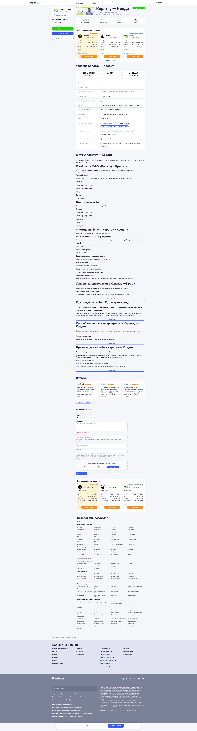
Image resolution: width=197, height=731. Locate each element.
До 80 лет (96, 568)
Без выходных (81, 588)
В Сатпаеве (131, 529)
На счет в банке (81, 610)
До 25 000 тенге (98, 576)
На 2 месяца (131, 552)
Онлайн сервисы (57, 669)
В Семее (96, 544)
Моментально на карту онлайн (100, 596)
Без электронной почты (134, 606)
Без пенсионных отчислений (118, 618)
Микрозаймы (56, 666)
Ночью (79, 612)
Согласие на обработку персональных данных (66, 707)
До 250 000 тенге (81, 581)
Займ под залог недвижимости (81, 615)
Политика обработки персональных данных (65, 713)
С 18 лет (130, 563)
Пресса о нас (64, 697)
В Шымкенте (131, 544)
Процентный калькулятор (108, 660)
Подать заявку (89, 56)
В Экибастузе (97, 541)
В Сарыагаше (97, 529)
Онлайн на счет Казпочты (117, 626)
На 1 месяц (97, 549)
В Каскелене (80, 529)
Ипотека (54, 654)
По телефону (80, 626)
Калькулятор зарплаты (107, 666)
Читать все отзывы (83, 402)
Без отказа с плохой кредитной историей (116, 602)
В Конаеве (113, 527)
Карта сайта (74, 697)
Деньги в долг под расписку (135, 586)
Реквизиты (78, 694)
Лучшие (96, 586)
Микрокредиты (81, 595)
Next (144, 46)
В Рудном (96, 539)
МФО (62, 637)
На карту (113, 610)
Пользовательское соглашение (62, 704)
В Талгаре (130, 527)
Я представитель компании (62, 38)
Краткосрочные (81, 549)
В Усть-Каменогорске (117, 544)
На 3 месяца (80, 554)
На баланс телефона (133, 621)
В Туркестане (97, 532)
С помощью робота (82, 586)
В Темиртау (80, 541)
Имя (77, 435)
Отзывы (57, 25)
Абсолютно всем (81, 563)
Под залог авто (115, 612)
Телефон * (79, 449)
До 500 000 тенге (132, 581)
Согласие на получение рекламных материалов (67, 710)
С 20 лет (96, 566)
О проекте (55, 694)
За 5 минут (130, 626)
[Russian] (164, 2)
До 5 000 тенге (115, 573)
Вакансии (83, 697)
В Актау (113, 541)
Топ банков (79, 651)
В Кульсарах (114, 532)
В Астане (79, 527)
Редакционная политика (59, 716)
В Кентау (113, 529)
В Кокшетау (80, 544)
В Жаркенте (114, 534)
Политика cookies (87, 713)
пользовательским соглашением (108, 703)
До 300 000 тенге (98, 581)
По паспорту (131, 623)
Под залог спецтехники (117, 614)
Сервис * (78, 415)
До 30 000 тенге (115, 576)
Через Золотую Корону (117, 621)
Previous (76, 46)
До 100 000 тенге (98, 578)
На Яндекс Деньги (99, 623)
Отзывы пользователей (59, 700)
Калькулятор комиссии (107, 657)
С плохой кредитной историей (99, 592)
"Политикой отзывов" (105, 459)
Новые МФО (114, 595)
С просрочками (115, 591)
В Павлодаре (114, 536)
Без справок (80, 621)
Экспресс (79, 628)
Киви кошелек (81, 623)
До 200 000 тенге (132, 578)
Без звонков (97, 606)
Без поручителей (132, 618)
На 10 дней (80, 552)
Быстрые (113, 586)
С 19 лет (79, 566)
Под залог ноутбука (99, 614)
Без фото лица (115, 606)
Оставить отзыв (63, 33)
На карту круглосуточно (134, 610)
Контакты (57, 22)
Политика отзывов (76, 716)
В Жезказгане (131, 534)
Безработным (97, 563)
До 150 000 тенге (115, 578)
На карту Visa (97, 610)
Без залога (80, 618)
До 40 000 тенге (132, 576)
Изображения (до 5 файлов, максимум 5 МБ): (102, 463)
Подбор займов (81, 521)
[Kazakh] (165, 2)
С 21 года (113, 566)
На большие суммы (82, 573)
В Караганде (131, 541)
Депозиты (55, 660)
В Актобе (130, 532)
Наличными (114, 623)
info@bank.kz (127, 654)
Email (78, 443)
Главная (56, 637)
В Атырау (96, 534)
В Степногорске (115, 539)
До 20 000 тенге (81, 576)
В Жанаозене (97, 527)
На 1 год (130, 554)
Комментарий (80, 421)
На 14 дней (97, 552)
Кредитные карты (57, 663)
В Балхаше (80, 532)
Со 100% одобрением (133, 591)
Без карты (96, 618)
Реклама (55, 697)
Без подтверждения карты (84, 602)
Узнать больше (110, 298)
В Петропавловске (133, 536)
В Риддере (80, 539)
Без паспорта (131, 602)
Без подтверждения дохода (101, 602)
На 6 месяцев (97, 554)
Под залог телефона (133, 614)
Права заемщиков (74, 700)
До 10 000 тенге (132, 573)
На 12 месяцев (115, 554)
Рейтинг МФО (80, 654)
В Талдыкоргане (132, 539)
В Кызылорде (97, 536)
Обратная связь (128, 651)
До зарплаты (131, 588)
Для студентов (115, 563)
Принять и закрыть (116, 725)
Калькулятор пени (105, 663)
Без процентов (115, 588)
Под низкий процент (99, 626)
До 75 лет (79, 568)
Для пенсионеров (132, 566)
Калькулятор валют (106, 651)
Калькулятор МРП (105, 654)
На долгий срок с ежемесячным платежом (84, 557)
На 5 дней (113, 549)
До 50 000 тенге (81, 578)
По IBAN (96, 612)
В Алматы (79, 534)
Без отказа (97, 588)
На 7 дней (130, 549)
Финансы (55, 651)
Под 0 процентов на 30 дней (84, 591)
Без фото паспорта (99, 621)
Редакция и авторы (67, 694)
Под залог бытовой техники (135, 612)
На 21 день (113, 552)
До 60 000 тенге (98, 573)
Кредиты (55, 657)
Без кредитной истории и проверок (83, 606)
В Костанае (80, 536)
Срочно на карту (132, 595)
